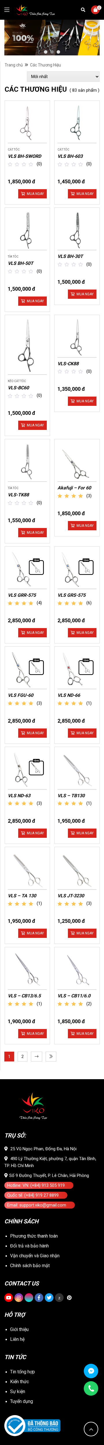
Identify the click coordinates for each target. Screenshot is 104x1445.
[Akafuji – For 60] (76, 461)
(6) (89, 602)
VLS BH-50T (20, 263)
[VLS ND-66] (76, 669)
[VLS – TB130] (76, 769)
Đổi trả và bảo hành (29, 1246)
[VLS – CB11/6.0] (76, 969)
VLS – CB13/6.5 (24, 996)
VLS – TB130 (71, 795)
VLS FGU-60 (20, 695)
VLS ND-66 (68, 695)
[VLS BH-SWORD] (27, 123)
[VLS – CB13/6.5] (27, 969)
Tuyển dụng (21, 1401)
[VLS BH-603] (76, 123)
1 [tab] (45, 52)
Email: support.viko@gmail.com (36, 1205)
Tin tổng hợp (22, 1372)
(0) (39, 164)
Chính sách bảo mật (30, 1265)
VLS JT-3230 (70, 895)
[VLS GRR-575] (27, 569)
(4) (39, 602)
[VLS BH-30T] (76, 230)
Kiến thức (19, 1381)
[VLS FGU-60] (27, 669)
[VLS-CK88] (76, 337)
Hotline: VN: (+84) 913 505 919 (36, 1185)
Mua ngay (35, 194)
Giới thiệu (19, 1329)
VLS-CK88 (68, 363)
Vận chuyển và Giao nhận (35, 1255)
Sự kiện (17, 1391)
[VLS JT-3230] (76, 869)
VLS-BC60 (18, 387)
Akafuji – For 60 (74, 488)
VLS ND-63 (19, 795)
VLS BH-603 (70, 156)
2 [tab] (52, 52)
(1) (89, 703)
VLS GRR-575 (22, 595)
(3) (89, 495)
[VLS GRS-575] (76, 569)
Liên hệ (17, 1339)
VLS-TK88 (18, 495)
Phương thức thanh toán (34, 1236)
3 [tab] (58, 52)
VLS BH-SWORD (24, 156)
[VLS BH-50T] (27, 230)
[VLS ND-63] (27, 769)
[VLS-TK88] (27, 461)
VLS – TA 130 (22, 895)
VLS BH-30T (70, 256)
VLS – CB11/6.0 (73, 996)
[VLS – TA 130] (27, 869)
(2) (89, 1003)
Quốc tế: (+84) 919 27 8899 (33, 1195)
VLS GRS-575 (71, 595)
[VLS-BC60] (27, 346)
